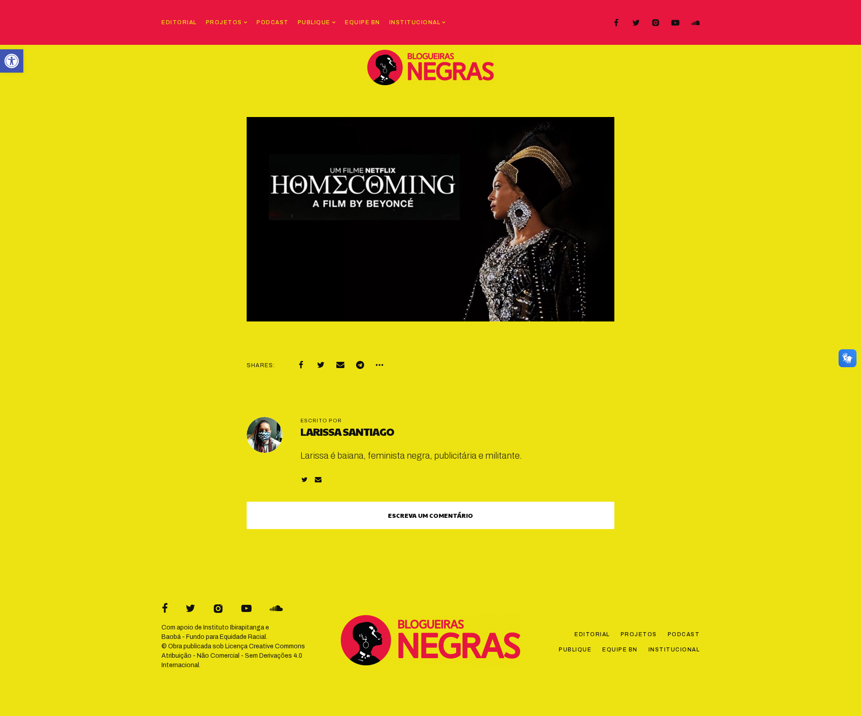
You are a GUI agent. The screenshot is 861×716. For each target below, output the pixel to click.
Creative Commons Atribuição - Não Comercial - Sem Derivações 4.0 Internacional (233, 655)
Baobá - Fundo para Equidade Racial (213, 637)
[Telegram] (360, 365)
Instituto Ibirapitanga (233, 627)
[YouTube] (675, 23)
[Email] (340, 365)
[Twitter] (636, 23)
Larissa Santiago (347, 431)
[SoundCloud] (695, 23)
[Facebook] (616, 23)
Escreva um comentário (430, 515)
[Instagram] (656, 23)
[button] (11, 61)
